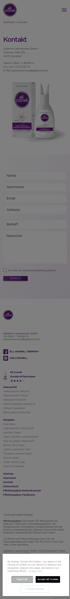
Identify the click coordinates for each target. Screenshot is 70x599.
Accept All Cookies (47, 579)
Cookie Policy (35, 571)
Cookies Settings (35, 589)
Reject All (22, 579)
